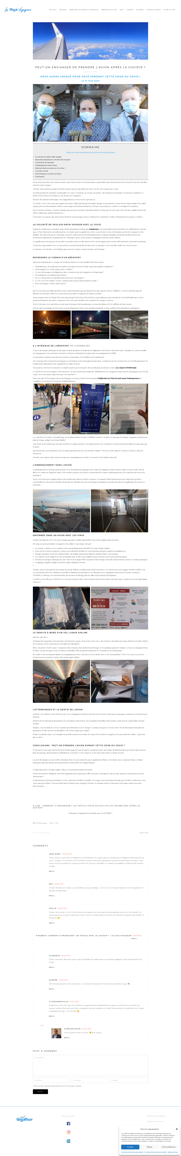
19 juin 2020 (144, 833)
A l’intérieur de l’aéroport (44, 162)
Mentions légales (173, 1152)
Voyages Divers (91, 72)
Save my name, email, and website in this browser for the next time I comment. (58, 1086)
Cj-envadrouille (58, 1002)
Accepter (130, 1147)
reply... (52, 871)
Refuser (149, 1147)
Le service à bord (41, 171)
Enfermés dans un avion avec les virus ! (50, 168)
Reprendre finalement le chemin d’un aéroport (52, 160)
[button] (177, 1129)
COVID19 (38, 823)
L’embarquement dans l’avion (46, 165)
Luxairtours (93, 229)
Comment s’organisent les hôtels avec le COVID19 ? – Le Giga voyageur (89, 936)
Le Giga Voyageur (41, 833)
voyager (44, 823)
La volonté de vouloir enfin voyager (48, 157)
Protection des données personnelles (132, 1152)
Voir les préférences (169, 1147)
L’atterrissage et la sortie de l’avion (48, 174)
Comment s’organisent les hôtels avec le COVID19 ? (90, 813)
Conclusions (39, 177)
